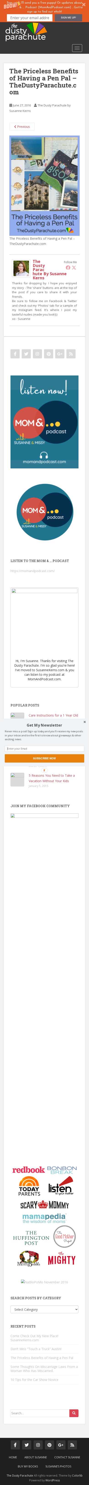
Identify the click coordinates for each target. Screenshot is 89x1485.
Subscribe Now (44, 758)
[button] (44, 725)
